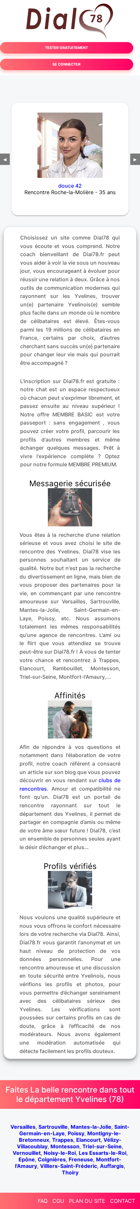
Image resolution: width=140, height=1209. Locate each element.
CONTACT (122, 1201)
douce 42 (70, 185)
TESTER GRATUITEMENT (66, 47)
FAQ (43, 1201)
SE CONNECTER (66, 64)
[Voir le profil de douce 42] (70, 141)
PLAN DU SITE (87, 1201)
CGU (58, 1201)
